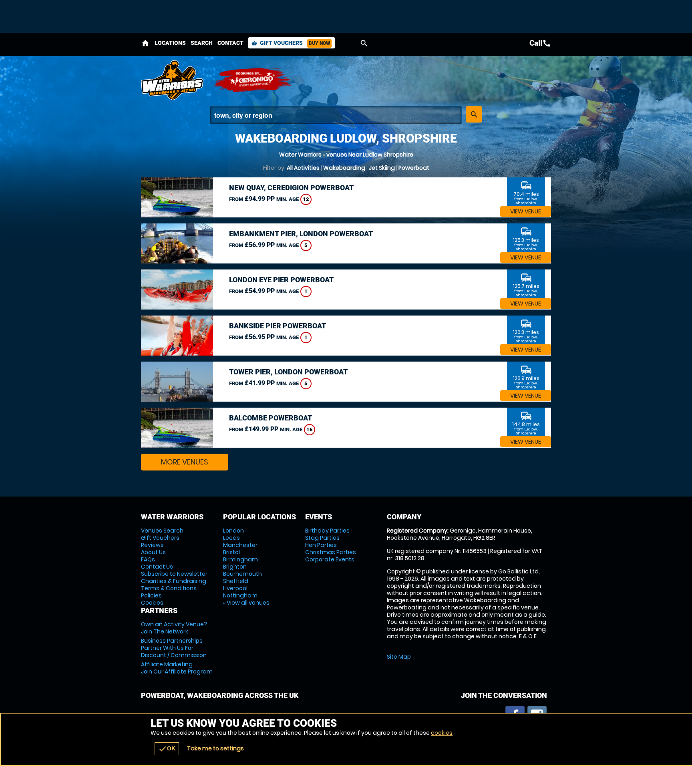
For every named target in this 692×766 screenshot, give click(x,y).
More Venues (184, 462)
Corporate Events (329, 559)
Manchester (240, 545)
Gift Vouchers (290, 43)
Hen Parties (321, 545)
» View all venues (246, 603)
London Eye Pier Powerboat (281, 279)
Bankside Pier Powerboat (277, 326)
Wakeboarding (344, 168)
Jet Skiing (382, 168)
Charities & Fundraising (173, 581)
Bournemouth (242, 574)
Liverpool (235, 588)
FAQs (148, 559)
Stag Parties (322, 538)
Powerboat (413, 168)
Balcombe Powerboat (270, 418)
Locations (170, 43)
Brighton (235, 567)
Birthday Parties (327, 531)
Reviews (152, 545)
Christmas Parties (330, 552)
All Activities (303, 168)
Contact (230, 43)
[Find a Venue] (336, 115)
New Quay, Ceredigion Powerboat (291, 187)
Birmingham (240, 559)
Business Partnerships (174, 648)
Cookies (152, 603)
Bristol (231, 552)
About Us (153, 552)
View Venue (525, 211)
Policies (151, 595)
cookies (442, 733)
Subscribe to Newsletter (174, 574)
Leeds (231, 538)
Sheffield (235, 581)
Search (202, 43)
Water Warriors (300, 155)
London (233, 531)
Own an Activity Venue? (174, 627)
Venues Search (162, 531)
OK (166, 748)
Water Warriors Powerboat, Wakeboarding (173, 80)
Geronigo (253, 80)
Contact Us (157, 567)
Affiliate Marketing (177, 668)
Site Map (399, 657)
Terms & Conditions (169, 588)
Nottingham (240, 595)
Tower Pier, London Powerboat (288, 372)
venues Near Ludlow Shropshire (369, 155)
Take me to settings (215, 748)
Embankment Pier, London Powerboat (301, 233)
